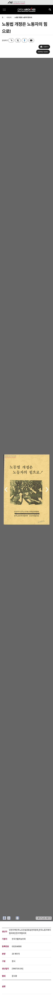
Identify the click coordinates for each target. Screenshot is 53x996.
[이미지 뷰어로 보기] (17, 918)
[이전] (6, 489)
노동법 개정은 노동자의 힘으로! (23, 17)
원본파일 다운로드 (43, 52)
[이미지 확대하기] (4, 918)
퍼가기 (11, 40)
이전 (6, 490)
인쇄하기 (45, 47)
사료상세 (8, 17)
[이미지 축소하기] (8, 918)
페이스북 (24, 40)
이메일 (31, 40)
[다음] (47, 489)
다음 (47, 490)
